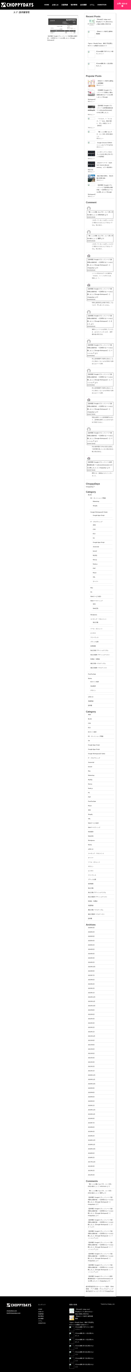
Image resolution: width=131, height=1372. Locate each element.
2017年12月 (91, 1162)
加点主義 (95, 622)
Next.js (95, 559)
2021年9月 (91, 1040)
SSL (94, 577)
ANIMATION (101, 5)
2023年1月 (91, 992)
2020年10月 (91, 1084)
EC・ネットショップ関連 (98, 498)
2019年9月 (91, 1118)
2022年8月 (91, 1010)
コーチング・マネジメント (98, 619)
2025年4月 (91, 940)
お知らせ (55, 5)
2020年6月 (91, 1097)
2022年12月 (91, 997)
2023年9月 (91, 971)
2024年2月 (91, 962)
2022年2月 (91, 1027)
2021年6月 (91, 1049)
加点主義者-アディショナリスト (100, 654)
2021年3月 (91, 1062)
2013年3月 (91, 1166)
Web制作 (93, 686)
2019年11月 (91, 1114)
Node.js (95, 564)
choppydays (91, 268)
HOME (46, 5)
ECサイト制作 (94, 681)
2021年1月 (91, 1071)
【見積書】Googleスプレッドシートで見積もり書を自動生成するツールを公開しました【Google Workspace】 (100, 94)
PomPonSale (92, 674)
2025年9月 (91, 936)
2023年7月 (91, 975)
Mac (91, 587)
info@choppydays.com (13, 1313)
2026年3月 (91, 927)
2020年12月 (91, 1075)
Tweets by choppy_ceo (108, 1304)
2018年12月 (91, 1140)
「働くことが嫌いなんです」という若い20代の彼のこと (105, 134)
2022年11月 (91, 1001)
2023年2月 (91, 988)
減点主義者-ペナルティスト (98, 668)
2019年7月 (91, 1123)
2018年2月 (91, 1157)
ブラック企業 (94, 641)
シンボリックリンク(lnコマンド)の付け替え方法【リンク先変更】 (105, 154)
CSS (94, 529)
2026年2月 (91, 932)
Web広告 (95, 608)
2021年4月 (91, 1058)
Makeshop (96, 501)
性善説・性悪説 (95, 659)
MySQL (95, 555)
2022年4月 (91, 1018)
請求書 (90, 705)
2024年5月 (91, 949)
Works (90, 678)
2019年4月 (91, 1131)
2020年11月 (91, 1079)
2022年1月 (91, 1031)
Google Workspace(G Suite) (99, 512)
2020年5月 (91, 1101)
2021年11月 (91, 1036)
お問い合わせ (122, 4)
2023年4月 (91, 984)
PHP (94, 568)
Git (94, 538)
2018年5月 (91, 1153)
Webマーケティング (96, 601)
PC (91, 592)
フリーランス (94, 637)
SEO (94, 604)
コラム (92, 5)
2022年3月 (91, 1023)
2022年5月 (91, 1014)
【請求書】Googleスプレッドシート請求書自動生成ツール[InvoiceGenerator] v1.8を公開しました (99, 464)
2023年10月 (91, 966)
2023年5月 (91, 979)
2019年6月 (91, 1127)
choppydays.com (12, 1310)
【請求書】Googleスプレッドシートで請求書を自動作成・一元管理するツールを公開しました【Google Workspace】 (62, 38)
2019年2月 (91, 1136)
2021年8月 (91, 1045)
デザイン (93, 690)
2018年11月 (91, 1144)
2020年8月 (91, 1092)
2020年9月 (91, 1088)
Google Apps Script (98, 515)
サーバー (95, 581)
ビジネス (93, 633)
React (94, 572)
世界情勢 (93, 646)
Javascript (96, 546)
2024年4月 (91, 953)
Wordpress (93, 614)
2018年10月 (91, 1149)
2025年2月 (91, 945)
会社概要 (83, 5)
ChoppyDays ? (90, 486)
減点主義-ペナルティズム (98, 663)
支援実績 (64, 5)
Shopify (95, 505)
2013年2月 (91, 1170)
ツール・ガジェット (96, 628)
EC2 (94, 533)
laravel (95, 551)
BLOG (90, 495)
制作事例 (74, 5)
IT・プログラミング (96, 521)
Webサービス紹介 (95, 596)
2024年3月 (91, 958)
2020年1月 (91, 1105)
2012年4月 (91, 1175)
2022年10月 (91, 1005)
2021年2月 (91, 1066)
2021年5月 (91, 1053)
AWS (94, 525)
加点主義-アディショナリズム (99, 650)
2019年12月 (91, 1110)
